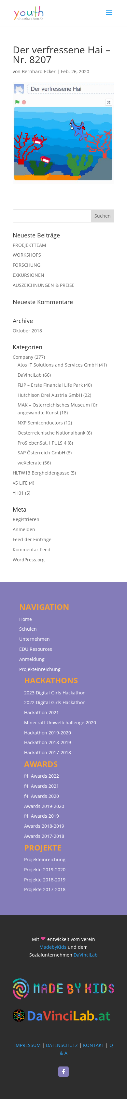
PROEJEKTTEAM (29, 245)
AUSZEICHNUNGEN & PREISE (44, 285)
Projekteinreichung (40, 669)
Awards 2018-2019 (44, 826)
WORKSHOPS (27, 255)
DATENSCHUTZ (62, 1045)
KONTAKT (93, 1045)
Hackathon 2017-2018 (47, 752)
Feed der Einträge (32, 539)
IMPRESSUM (27, 1045)
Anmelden (24, 529)
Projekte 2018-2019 (44, 880)
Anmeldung (32, 659)
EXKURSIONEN (28, 275)
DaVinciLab (30, 375)
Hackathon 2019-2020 (47, 733)
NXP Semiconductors (40, 423)
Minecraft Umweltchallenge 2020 (60, 722)
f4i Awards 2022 (41, 776)
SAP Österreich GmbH (41, 452)
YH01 (18, 493)
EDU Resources (35, 649)
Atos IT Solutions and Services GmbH (58, 365)
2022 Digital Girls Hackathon (55, 702)
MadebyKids (52, 947)
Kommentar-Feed (31, 549)
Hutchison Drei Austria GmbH (50, 395)
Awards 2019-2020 (44, 806)
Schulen (28, 629)
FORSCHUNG (26, 265)
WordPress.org (29, 559)
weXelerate (30, 463)
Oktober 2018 (27, 331)
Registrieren (26, 519)
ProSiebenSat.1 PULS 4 (42, 443)
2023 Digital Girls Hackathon (55, 693)
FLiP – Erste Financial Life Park (50, 385)
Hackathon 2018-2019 (47, 742)
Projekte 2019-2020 (44, 869)
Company (23, 357)
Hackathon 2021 (41, 712)
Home (25, 619)
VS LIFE (20, 483)
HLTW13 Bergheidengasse (41, 473)
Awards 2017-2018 (44, 836)
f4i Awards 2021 (41, 786)
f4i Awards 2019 (41, 816)
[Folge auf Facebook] (63, 1071)
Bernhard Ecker (39, 71)
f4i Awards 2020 (41, 796)
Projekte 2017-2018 (44, 889)
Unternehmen (34, 639)
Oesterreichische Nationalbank (51, 433)
